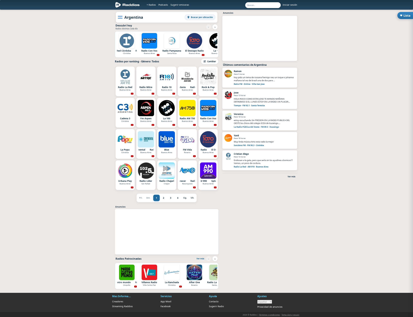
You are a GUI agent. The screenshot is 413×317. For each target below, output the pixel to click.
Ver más (200, 258)
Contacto (213, 301)
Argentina (133, 17)
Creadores (117, 301)
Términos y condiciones (269, 314)
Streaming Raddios (122, 306)
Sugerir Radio (216, 306)
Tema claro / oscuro (290, 314)
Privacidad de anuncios (269, 306)
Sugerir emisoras (180, 4)
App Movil (166, 301)
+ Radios (151, 4)
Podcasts (163, 4)
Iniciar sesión (290, 4)
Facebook (166, 306)
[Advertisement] (97, 60)
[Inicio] (127, 5)
